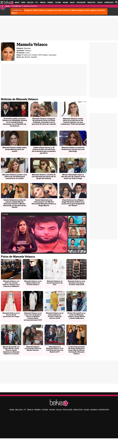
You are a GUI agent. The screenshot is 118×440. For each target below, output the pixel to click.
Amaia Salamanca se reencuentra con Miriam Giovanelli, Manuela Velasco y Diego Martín (44, 203)
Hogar (52, 409)
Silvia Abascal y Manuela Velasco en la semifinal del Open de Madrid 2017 (54, 349)
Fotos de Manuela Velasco (18, 257)
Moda (11, 409)
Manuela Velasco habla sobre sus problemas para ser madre (14, 149)
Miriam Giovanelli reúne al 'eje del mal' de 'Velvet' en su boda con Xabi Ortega (73, 176)
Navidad (93, 409)
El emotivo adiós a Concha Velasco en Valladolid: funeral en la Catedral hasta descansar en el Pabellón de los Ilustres (14, 122)
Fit (25, 409)
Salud (58, 409)
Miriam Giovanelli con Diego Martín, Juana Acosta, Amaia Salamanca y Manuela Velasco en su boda (11, 350)
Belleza (19, 409)
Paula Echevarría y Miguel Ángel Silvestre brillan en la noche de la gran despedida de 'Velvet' (73, 203)
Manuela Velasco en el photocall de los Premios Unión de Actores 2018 (54, 315)
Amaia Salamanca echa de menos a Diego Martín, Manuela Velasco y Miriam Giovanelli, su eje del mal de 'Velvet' (14, 203)
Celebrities (16, 6)
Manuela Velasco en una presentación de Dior (55, 283)
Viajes (86, 409)
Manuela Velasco (30, 6)
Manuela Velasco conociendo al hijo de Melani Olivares (33, 348)
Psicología (67, 409)
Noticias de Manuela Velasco (19, 99)
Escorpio (52, 55)
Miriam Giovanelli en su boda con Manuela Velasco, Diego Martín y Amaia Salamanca (76, 315)
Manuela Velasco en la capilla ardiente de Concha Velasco (32, 283)
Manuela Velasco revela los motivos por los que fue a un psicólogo (73, 149)
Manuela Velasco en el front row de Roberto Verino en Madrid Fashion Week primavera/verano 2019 (33, 316)
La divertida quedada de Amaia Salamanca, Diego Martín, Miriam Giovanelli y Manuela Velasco (76, 350)
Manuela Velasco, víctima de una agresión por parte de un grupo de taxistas (44, 176)
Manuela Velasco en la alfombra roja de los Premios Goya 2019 (76, 283)
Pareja (30, 409)
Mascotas (78, 409)
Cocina (45, 409)
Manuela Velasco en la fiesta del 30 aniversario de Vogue (11, 315)
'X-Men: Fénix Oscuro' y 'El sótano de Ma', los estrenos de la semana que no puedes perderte (44, 150)
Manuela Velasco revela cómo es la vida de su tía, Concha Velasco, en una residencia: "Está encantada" (73, 121)
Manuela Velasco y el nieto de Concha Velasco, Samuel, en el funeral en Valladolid (11, 283)
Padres (37, 409)
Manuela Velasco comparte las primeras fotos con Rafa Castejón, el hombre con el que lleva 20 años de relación (44, 121)
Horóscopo (103, 409)
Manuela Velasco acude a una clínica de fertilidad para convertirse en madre (14, 176)
